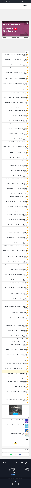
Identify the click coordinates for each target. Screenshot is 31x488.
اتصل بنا (28, 471)
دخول (6, 1)
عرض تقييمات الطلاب (15, 446)
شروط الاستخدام (27, 467)
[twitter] (17, 454)
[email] (13, 454)
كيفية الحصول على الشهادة (11, 470)
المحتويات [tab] (26, 52)
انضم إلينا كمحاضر (13, 468)
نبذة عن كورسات (27, 466)
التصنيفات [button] (22, 1)
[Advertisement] (15, 15)
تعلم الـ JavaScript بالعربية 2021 (19, 7)
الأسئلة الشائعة (27, 468)
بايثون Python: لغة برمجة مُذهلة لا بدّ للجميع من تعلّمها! (17, 428)
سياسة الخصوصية (27, 469)
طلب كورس (13, 467)
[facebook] (20, 454)
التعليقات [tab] (22, 52)
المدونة (28, 470)
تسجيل (3, 1)
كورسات (20, 478)
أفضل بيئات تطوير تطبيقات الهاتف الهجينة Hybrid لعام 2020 (17, 433)
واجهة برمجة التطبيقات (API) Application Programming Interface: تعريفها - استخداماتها (13, 424)
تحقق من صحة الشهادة (12, 469)
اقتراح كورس (13, 466)
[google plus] (15, 454)
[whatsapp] (11, 454)
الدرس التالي (4, 37)
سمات (14, 478)
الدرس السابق (26, 37)
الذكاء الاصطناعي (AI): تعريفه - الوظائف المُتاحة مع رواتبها (17, 419)
